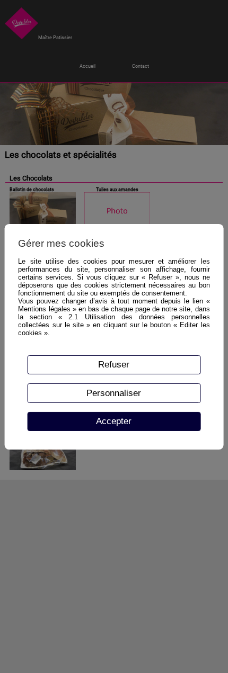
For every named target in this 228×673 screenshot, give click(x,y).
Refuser (113, 364)
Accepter (113, 421)
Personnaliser (113, 393)
